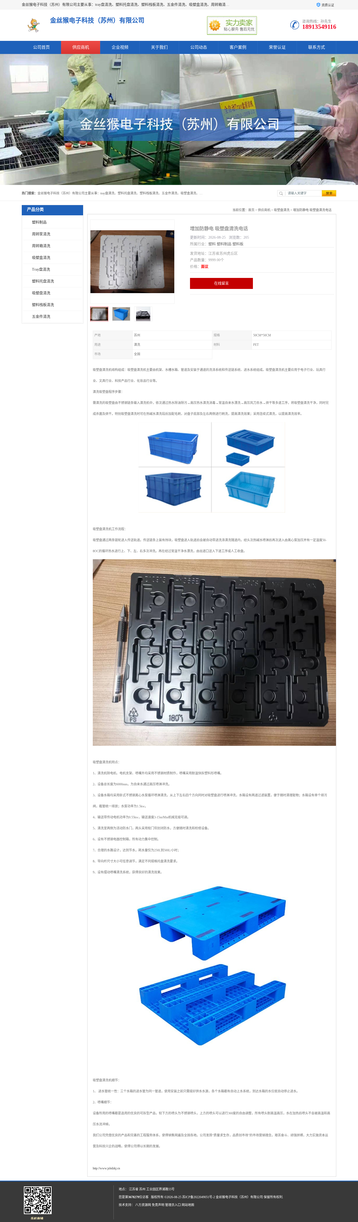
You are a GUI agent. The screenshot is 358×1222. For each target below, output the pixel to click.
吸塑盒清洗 (41, 258)
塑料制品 (39, 222)
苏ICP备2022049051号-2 (198, 1197)
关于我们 (159, 47)
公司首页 (41, 47)
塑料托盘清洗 (43, 281)
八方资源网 (143, 1205)
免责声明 (158, 1205)
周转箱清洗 (41, 246)
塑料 (212, 244)
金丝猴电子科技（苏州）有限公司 (239, 1197)
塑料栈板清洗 (43, 305)
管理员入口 (173, 1205)
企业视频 (120, 47)
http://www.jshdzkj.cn (106, 1168)
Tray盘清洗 (41, 269)
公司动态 (198, 47)
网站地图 (188, 1205)
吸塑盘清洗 (41, 293)
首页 (251, 210)
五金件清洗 (41, 317)
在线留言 (221, 283)
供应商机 (80, 47)
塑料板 (237, 244)
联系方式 (316, 47)
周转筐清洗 (41, 234)
